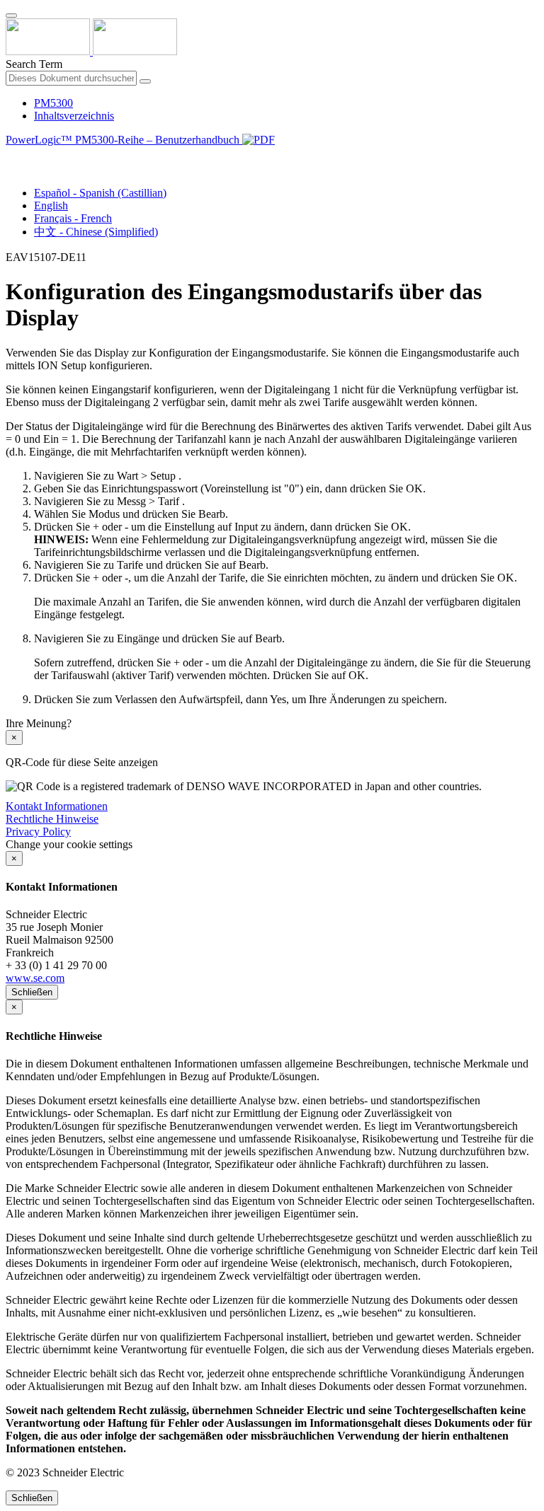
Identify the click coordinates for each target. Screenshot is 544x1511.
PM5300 (53, 103)
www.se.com (35, 978)
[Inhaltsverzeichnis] (11, 156)
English (51, 205)
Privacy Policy (38, 832)
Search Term (34, 64)
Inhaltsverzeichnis (74, 116)
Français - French (73, 218)
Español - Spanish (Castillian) (100, 193)
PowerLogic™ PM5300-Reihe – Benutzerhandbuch (124, 140)
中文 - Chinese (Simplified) (96, 232)
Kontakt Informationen (57, 806)
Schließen (31, 992)
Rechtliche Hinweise (52, 819)
